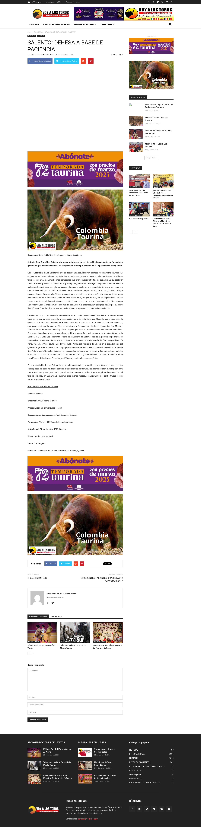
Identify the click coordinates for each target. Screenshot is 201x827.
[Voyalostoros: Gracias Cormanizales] (85, 752)
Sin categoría (135, 774)
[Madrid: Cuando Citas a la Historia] (136, 121)
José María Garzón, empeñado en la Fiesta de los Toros (138, 192)
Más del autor (56, 617)
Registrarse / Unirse (73, 2)
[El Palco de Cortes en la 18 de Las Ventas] (136, 134)
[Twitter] (158, 2)
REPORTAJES (135, 770)
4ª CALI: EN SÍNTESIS (37, 578)
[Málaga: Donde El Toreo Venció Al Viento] (42, 632)
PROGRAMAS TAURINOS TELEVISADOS (146, 766)
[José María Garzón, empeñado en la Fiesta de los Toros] (139, 181)
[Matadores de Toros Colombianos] (85, 765)
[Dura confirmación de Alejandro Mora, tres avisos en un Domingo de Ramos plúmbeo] (163, 209)
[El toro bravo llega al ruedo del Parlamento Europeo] (136, 108)
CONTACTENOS (107, 24)
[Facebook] (149, 2)
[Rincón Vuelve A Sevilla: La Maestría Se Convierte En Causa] (108, 632)
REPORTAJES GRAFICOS (140, 762)
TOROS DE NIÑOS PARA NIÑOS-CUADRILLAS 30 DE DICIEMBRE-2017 (101, 579)
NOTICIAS (41, 36)
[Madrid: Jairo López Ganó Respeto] (136, 147)
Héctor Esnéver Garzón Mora (42, 55)
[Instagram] (153, 2)
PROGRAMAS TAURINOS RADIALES (145, 782)
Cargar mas (150, 157)
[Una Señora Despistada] (139, 209)
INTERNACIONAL (34, 642)
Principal (34, 24)
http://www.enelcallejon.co (54, 597)
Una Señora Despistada (138, 219)
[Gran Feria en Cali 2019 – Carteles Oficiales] (85, 779)
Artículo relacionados (38, 617)
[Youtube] (171, 2)
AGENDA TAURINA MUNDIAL (56, 24)
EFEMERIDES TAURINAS (85, 24)
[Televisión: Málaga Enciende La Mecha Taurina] (75, 632)
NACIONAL (31, 36)
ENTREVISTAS (135, 778)
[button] (170, 24)
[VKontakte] (167, 2)
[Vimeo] (162, 2)
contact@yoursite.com (88, 818)
